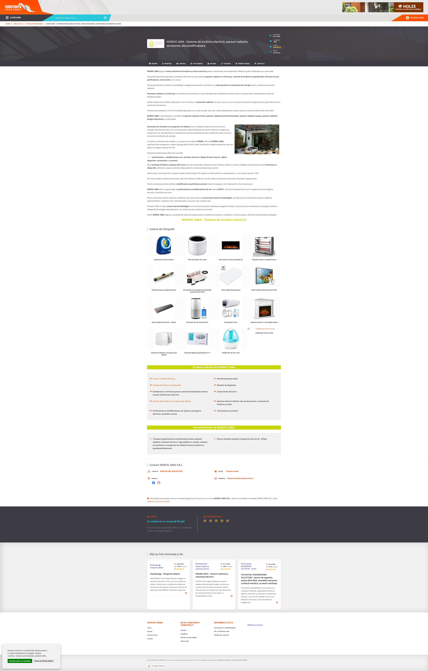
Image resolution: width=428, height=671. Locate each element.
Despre (154, 63)
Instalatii (18, 24)
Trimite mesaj (244, 63)
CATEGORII (15, 17)
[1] (205, 520)
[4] (222, 520)
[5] (227, 520)
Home (8, 24)
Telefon (226, 63)
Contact (260, 63)
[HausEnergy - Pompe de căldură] (158, 566)
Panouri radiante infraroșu (164, 378)
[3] (216, 520)
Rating (213, 63)
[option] (383, 7)
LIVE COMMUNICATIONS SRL (222, 660)
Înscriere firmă (417, 18)
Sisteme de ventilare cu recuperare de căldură (172, 401)
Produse (168, 63)
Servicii (182, 63)
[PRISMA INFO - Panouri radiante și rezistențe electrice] (203, 566)
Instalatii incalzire (34, 24)
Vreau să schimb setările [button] (43, 661)
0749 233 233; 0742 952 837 (158, 501)
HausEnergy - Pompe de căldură (165, 574)
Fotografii (198, 63)
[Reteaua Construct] (255, 625)
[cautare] (104, 18)
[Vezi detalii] (186, 593)
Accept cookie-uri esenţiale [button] (19, 661)
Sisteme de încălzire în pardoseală (167, 385)
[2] (210, 520)
